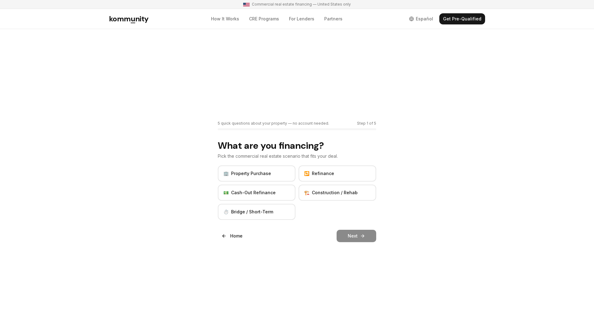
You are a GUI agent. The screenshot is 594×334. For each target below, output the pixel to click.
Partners (333, 18)
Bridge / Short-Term (248, 211)
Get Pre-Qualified (462, 18)
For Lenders (301, 18)
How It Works (225, 18)
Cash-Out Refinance (249, 192)
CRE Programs (264, 18)
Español (424, 18)
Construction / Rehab (331, 192)
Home (236, 235)
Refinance (319, 173)
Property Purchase (247, 173)
